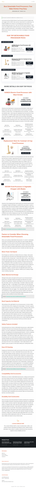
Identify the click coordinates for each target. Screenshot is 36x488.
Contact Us (3, 456)
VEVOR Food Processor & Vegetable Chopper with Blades (21, 73)
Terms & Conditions (5, 455)
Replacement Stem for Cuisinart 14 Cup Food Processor (22, 59)
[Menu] (33, 1)
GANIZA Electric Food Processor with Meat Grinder (21, 46)
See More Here (7, 470)
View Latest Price (26, 104)
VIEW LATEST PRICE (29, 49)
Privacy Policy (4, 454)
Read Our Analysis (29, 51)
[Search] (32, 1)
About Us (3, 453)
